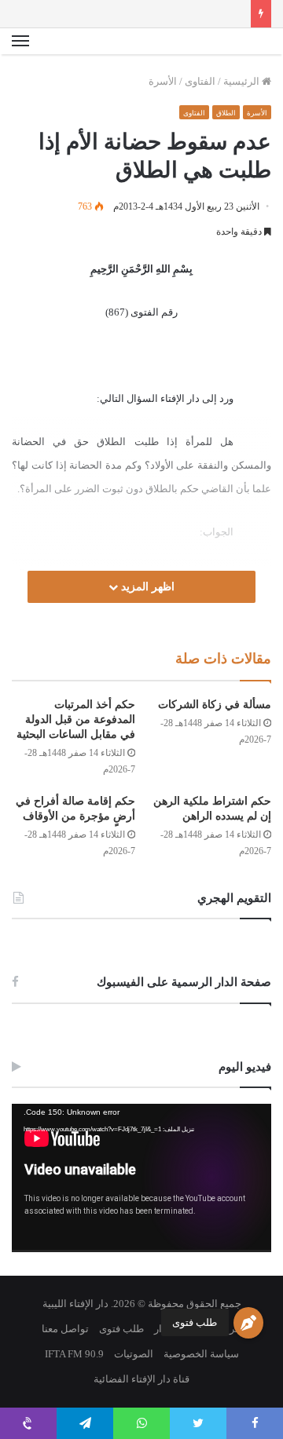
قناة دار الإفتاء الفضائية (141, 1379)
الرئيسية (242, 81)
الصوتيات (133, 1354)
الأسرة (163, 81)
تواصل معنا (65, 1329)
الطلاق (226, 113)
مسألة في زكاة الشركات (214, 704)
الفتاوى (200, 81)
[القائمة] (20, 41)
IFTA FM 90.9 (74, 1354)
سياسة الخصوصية (201, 1354)
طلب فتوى (194, 1322)
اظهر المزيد (146, 587)
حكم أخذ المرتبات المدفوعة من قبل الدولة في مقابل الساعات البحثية (76, 719)
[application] (141, 1177)
